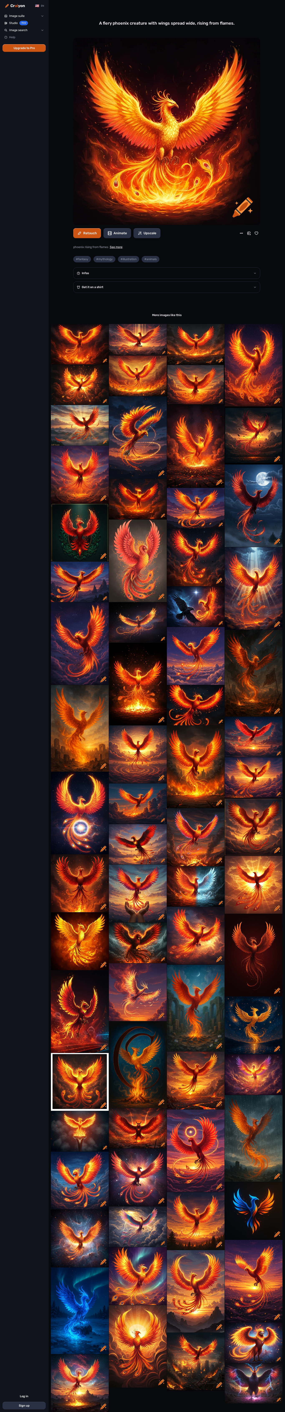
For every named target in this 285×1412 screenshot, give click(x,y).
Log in (24, 1396)
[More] (241, 233)
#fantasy (82, 259)
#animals (150, 259)
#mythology (104, 259)
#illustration (128, 259)
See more (116, 247)
